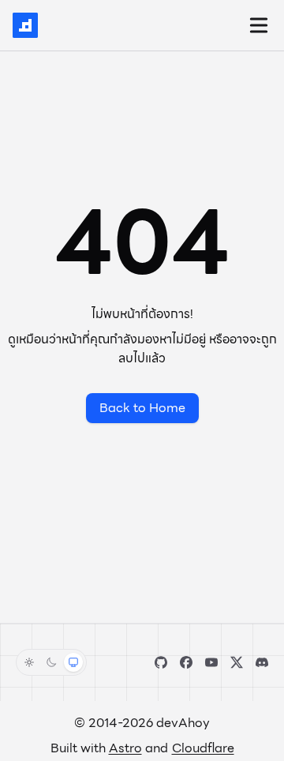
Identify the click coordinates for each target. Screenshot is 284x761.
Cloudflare (203, 748)
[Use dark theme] (51, 662)
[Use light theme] (29, 662)
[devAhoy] (25, 25)
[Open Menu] (258, 25)
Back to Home (142, 408)
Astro (125, 748)
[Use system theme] (73, 662)
